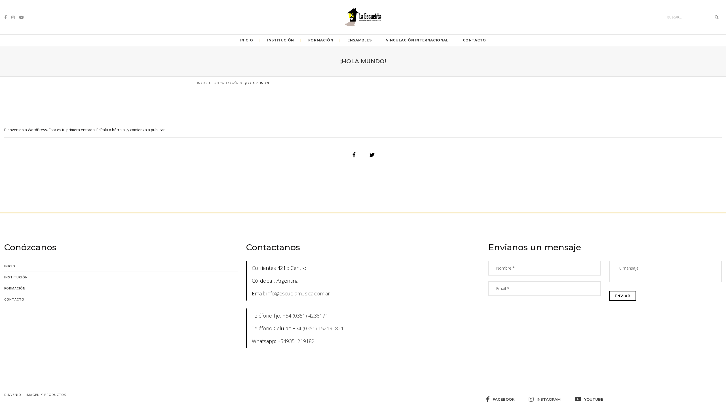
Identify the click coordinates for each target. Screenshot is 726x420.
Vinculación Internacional (417, 40)
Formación (320, 40)
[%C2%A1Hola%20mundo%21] (354, 154)
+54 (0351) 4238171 (305, 315)
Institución (280, 40)
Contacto (474, 40)
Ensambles (359, 40)
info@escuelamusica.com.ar (298, 293)
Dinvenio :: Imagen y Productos (35, 394)
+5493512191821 (297, 341)
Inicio (246, 40)
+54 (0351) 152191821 (318, 328)
